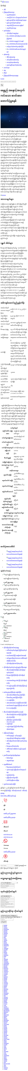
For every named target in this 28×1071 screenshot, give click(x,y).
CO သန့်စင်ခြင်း (10, 700)
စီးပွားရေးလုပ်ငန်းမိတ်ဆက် (14, 767)
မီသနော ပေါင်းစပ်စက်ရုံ (13, 746)
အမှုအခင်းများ (10, 760)
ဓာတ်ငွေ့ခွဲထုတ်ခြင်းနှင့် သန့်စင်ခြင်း (12, 692)
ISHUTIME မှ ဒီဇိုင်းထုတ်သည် (8, 795)
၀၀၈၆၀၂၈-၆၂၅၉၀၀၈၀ (10, 813)
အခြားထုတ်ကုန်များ (9, 733)
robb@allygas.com (8, 837)
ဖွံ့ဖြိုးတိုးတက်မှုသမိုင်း (12, 777)
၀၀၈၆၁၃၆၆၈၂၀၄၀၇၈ (9, 817)
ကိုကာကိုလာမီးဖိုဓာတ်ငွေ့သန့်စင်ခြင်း (16, 694)
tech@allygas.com (8, 834)
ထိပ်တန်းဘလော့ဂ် (16, 790)
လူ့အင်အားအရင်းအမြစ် (10, 784)
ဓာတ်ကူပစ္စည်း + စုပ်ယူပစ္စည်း (14, 735)
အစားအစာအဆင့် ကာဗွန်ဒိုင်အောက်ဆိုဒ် (17, 702)
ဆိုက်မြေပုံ (8, 790)
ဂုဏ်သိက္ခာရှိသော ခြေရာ (13, 780)
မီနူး (2, 85)
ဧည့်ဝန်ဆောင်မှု (10, 775)
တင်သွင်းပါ (3, 922)
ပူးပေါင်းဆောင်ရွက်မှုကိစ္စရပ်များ (12, 755)
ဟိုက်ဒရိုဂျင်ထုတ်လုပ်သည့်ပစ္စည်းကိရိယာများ (15, 667)
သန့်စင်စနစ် (9, 723)
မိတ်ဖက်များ (10, 757)
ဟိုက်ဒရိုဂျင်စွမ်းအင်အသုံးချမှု (11, 647)
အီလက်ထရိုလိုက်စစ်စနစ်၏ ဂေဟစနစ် (13, 711)
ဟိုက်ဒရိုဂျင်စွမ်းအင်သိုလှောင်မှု (14, 663)
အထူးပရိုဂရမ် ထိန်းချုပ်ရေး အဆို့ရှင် (16, 738)
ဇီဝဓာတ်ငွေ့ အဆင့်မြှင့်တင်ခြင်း (14, 697)
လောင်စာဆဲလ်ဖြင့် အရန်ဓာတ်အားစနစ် (16, 655)
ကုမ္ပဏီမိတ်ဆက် (8, 764)
